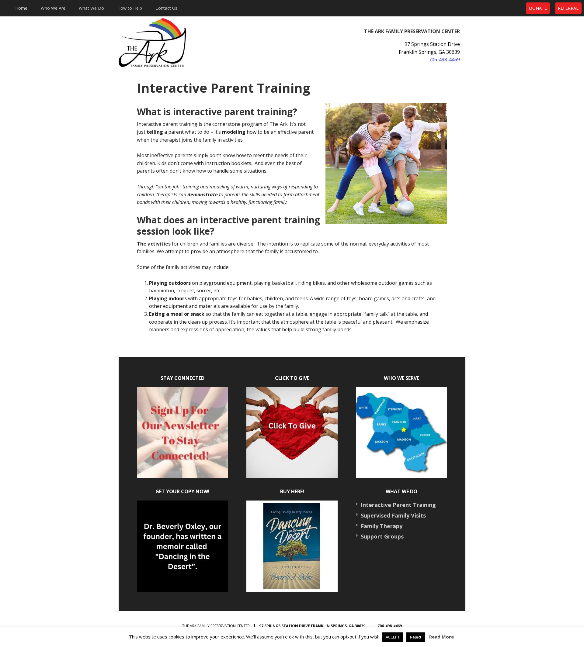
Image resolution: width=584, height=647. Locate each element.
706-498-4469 (444, 59)
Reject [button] (415, 637)
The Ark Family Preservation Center (179, 42)
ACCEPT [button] (393, 637)
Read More (441, 637)
